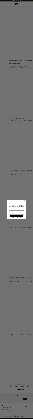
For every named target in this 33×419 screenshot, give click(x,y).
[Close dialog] (24, 201)
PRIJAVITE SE (16, 215)
